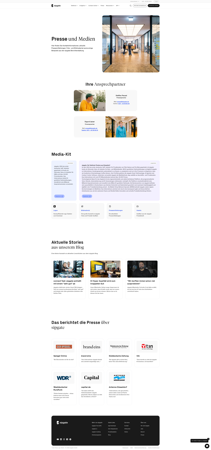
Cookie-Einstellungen (154, 448)
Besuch (143, 432)
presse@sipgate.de (123, 101)
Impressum (125, 448)
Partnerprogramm (96, 435)
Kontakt (126, 425)
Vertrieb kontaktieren (140, 5)
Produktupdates (112, 432)
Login (156, 1)
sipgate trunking (96, 432)
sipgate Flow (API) (96, 425)
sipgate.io (94, 428)
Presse (142, 435)
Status (126, 432)
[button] (135, 1)
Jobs (142, 428)
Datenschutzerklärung (140, 448)
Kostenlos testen (153, 5)
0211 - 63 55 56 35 (123, 103)
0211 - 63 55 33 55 (146, 1)
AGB (131, 448)
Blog (109, 435)
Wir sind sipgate (145, 425)
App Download (112, 425)
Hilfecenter (127, 428)
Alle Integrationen (113, 428)
